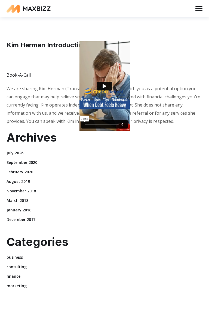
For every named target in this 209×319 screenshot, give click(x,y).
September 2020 (22, 162)
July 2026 (15, 152)
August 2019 (18, 181)
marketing (17, 285)
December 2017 (21, 219)
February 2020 (20, 171)
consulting (17, 266)
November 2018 (21, 190)
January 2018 (19, 209)
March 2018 (17, 200)
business (15, 257)
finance (13, 276)
